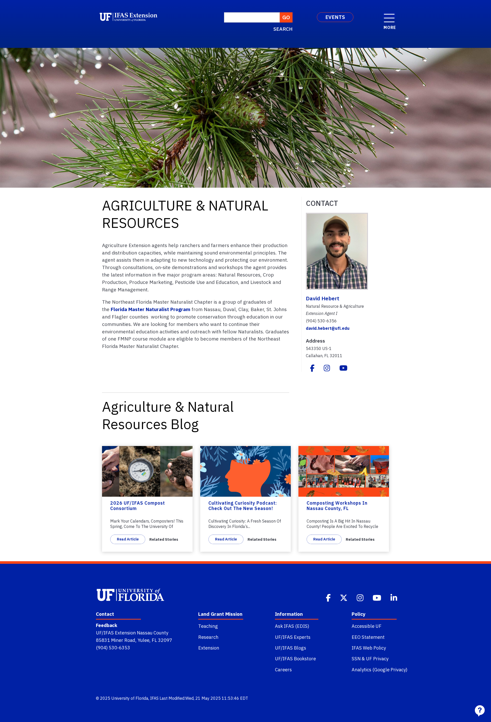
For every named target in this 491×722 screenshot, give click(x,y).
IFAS (154, 698)
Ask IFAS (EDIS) (292, 626)
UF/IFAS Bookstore (295, 658)
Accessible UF (367, 626)
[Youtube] (343, 368)
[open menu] (389, 15)
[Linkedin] (394, 597)
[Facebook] (312, 368)
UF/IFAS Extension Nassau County (132, 633)
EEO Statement (368, 637)
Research (208, 637)
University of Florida (129, 698)
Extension (208, 648)
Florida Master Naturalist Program (151, 309)
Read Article (128, 539)
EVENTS (335, 17)
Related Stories (163, 539)
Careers (283, 669)
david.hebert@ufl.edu (328, 328)
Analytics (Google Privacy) (379, 669)
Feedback (106, 625)
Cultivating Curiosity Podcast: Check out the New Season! (242, 505)
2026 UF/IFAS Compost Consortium (137, 505)
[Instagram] (327, 368)
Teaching (208, 626)
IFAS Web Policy (369, 648)
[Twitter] (344, 597)
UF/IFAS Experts (292, 637)
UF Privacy (377, 658)
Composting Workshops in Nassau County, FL (337, 505)
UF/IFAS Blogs (290, 648)
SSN (356, 658)
